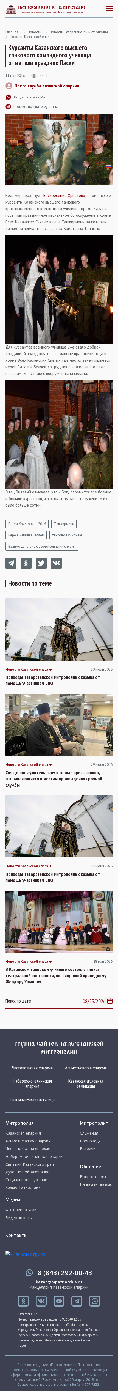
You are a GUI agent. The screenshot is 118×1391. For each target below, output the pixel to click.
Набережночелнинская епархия (32, 1084)
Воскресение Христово (64, 195)
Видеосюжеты (18, 1217)
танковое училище (67, 535)
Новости (34, 32)
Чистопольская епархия (32, 1067)
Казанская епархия (23, 1133)
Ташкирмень (64, 524)
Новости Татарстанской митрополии (79, 32)
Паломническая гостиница (32, 1099)
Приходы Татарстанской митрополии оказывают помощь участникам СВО (52, 680)
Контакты (16, 1235)
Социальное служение (26, 1179)
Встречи (87, 1148)
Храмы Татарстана (23, 1187)
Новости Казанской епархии (32, 36)
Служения (89, 1133)
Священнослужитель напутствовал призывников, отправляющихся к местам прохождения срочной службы (53, 779)
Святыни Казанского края (29, 1164)
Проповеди (90, 1140)
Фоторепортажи (20, 1209)
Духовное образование (27, 1172)
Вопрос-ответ (93, 1176)
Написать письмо (96, 1184)
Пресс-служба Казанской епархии (47, 86)
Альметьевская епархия (86, 1067)
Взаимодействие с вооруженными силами (42, 546)
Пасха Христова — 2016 (27, 524)
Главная (11, 32)
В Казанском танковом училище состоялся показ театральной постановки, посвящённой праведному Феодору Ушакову (55, 975)
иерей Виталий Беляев (26, 535)
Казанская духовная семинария (85, 1084)
